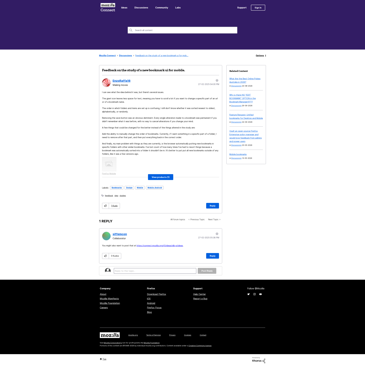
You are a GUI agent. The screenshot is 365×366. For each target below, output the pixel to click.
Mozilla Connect (108, 7)
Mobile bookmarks (238, 154)
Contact (203, 335)
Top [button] (104, 359)
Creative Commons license (199, 346)
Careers (104, 307)
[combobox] (182, 30)
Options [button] (260, 55)
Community (161, 7)
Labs (178, 7)
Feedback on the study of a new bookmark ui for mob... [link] (161, 55)
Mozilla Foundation (110, 303)
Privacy (172, 335)
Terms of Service (153, 335)
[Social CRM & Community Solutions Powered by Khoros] (258, 360)
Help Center (199, 294)
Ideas (124, 7)
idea (116, 195)
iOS (149, 298)
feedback (109, 195)
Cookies (187, 335)
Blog (149, 312)
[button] (160, 177)
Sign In (258, 7)
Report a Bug (200, 298)
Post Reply (207, 271)
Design (129, 187)
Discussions (141, 7)
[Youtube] (260, 294)
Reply (212, 205)
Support (242, 7)
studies (123, 195)
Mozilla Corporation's (113, 343)
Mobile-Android (155, 187)
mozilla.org (133, 335)
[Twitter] (248, 294)
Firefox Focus (154, 307)
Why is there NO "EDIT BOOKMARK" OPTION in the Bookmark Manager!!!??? (242, 98)
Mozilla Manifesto (109, 298)
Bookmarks (117, 187)
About (103, 294)
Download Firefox (156, 294)
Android (151, 303)
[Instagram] (254, 294)
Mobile (140, 187)
